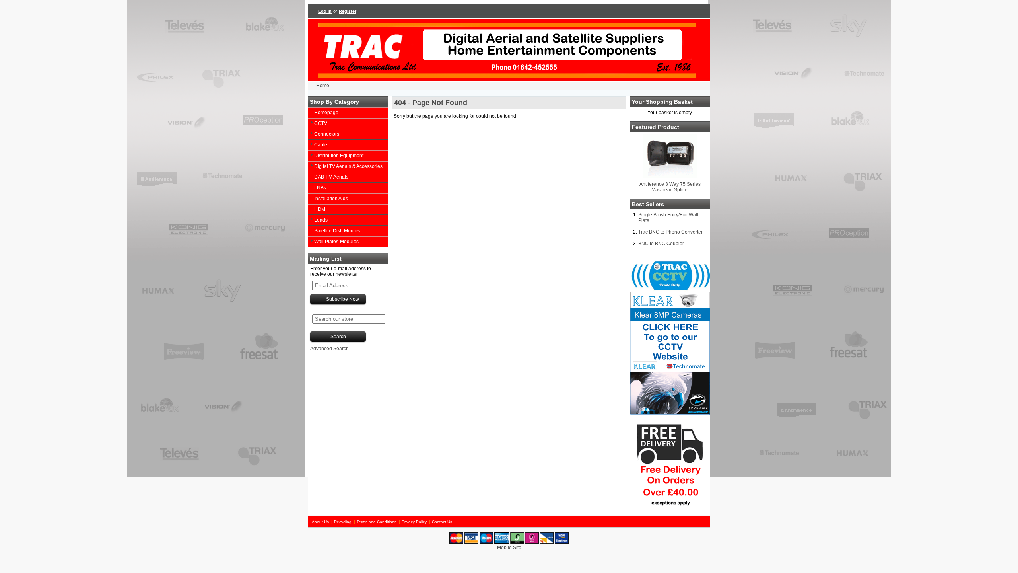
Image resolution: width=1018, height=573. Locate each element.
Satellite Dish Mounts (337, 231)
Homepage (326, 112)
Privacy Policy (414, 522)
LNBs (320, 188)
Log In (325, 11)
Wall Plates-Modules (336, 241)
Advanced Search (329, 348)
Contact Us (442, 522)
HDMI (320, 209)
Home (322, 85)
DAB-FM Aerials (331, 177)
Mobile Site (509, 547)
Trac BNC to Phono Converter (670, 232)
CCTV (320, 123)
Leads (321, 220)
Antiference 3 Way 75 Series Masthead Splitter (670, 187)
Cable (320, 145)
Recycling (343, 522)
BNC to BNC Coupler (661, 243)
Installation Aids (331, 198)
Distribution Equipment (338, 155)
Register (347, 11)
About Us (320, 522)
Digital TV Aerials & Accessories (348, 166)
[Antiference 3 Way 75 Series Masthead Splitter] (670, 176)
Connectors (326, 134)
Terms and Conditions (376, 522)
